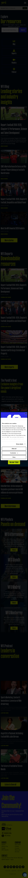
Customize (13, 453)
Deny (14, 457)
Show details (19, 444)
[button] (25, 413)
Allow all (14, 448)
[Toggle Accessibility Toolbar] (25, 875)
